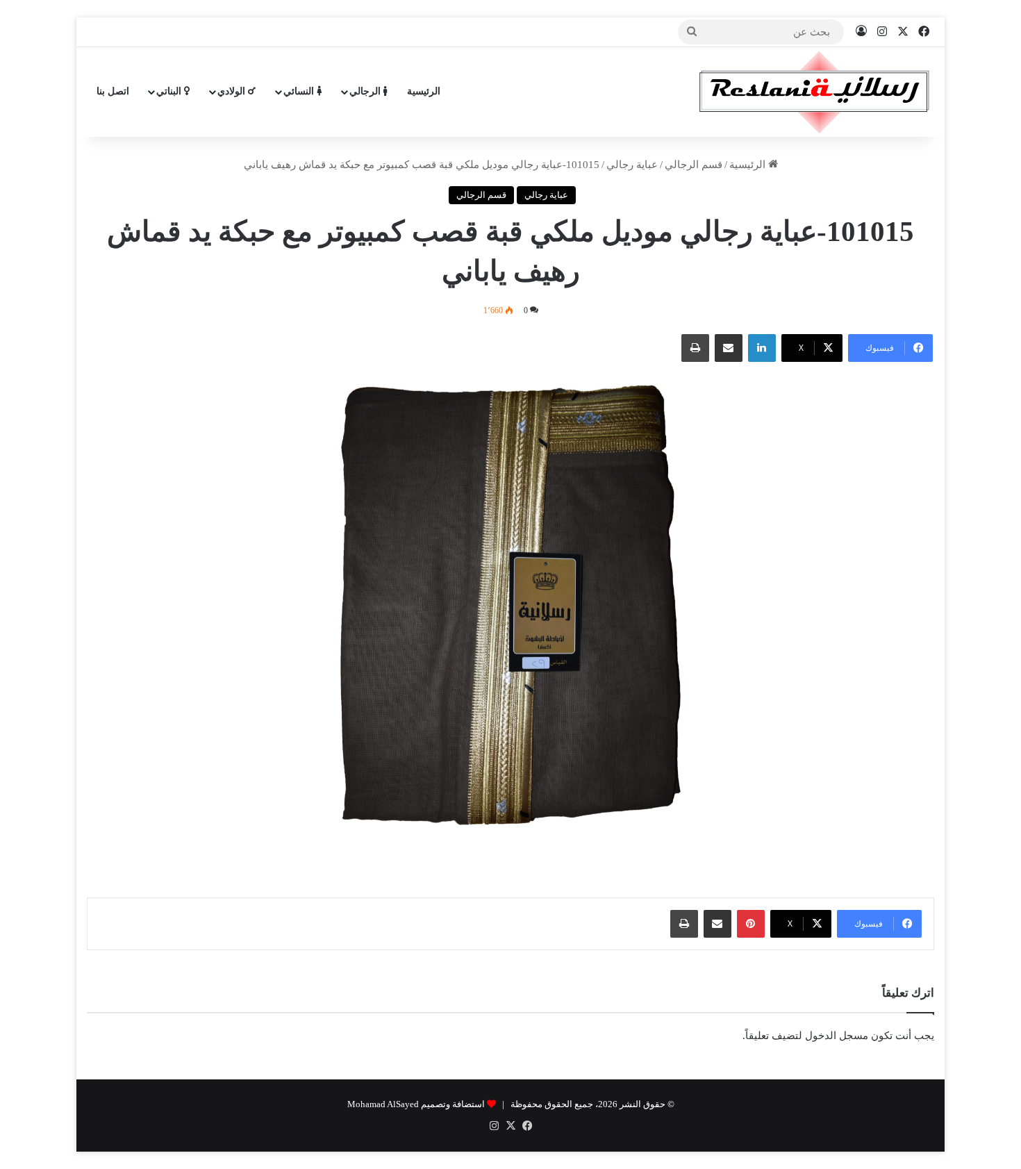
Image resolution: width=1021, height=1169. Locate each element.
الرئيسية (423, 91)
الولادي (232, 91)
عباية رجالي (632, 164)
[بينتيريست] (751, 924)
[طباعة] (695, 348)
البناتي (170, 91)
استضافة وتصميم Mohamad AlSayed (416, 1104)
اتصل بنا (113, 91)
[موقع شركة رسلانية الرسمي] (814, 92)
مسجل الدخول (836, 1035)
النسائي (300, 91)
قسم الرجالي (693, 164)
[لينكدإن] (762, 348)
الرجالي (366, 91)
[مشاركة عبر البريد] (728, 348)
